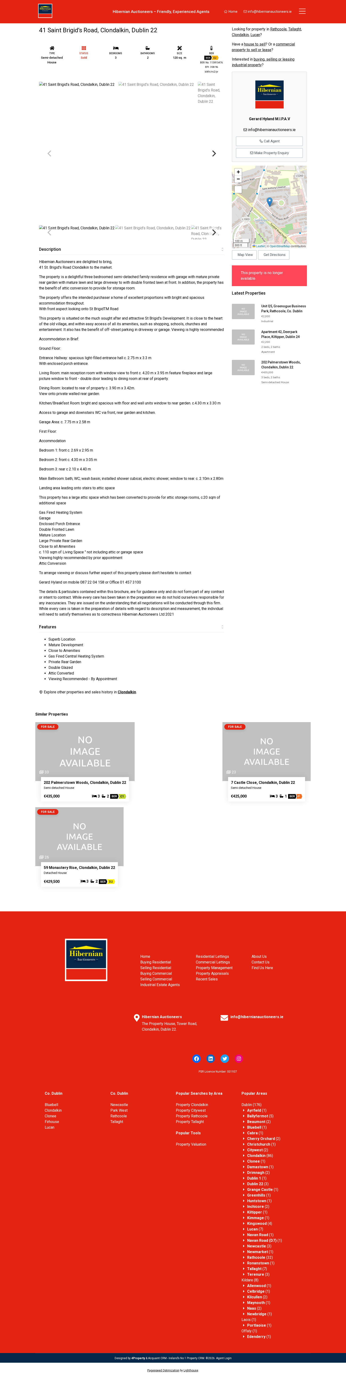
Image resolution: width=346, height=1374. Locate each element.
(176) (251, 1104)
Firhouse (52, 1121)
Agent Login (224, 1358)
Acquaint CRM (157, 1358)
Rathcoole (278, 29)
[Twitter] (225, 1058)
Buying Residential (155, 962)
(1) (256, 1110)
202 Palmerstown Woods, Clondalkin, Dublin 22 (85, 782)
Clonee (50, 1116)
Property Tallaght (190, 1121)
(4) (259, 1223)
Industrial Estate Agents (160, 985)
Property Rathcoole (192, 1116)
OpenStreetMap (280, 246)
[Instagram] (239, 1058)
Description (50, 249)
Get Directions (275, 255)
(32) (260, 1257)
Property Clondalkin (192, 1104)
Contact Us (261, 962)
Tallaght (294, 29)
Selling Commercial (156, 979)
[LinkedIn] (210, 1058)
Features (47, 626)
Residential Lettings (212, 956)
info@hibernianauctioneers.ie (269, 11)
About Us (259, 956)
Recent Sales (207, 979)
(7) (255, 1229)
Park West (119, 1110)
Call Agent (271, 141)
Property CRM (195, 1358)
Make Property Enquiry (271, 153)
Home (232, 11)
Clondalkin (240, 35)
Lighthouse (191, 1370)
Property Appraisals (212, 973)
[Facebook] (196, 1058)
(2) (259, 1121)
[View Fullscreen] (238, 189)
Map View (245, 255)
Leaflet (260, 246)
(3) (258, 1184)
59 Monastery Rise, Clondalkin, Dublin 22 (79, 867)
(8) (249, 1280)
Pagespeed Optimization (163, 1370)
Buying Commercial (156, 973)
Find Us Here (262, 968)
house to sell (255, 44)
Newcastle (119, 1104)
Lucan (255, 35)
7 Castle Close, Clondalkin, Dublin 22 (263, 782)
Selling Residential (155, 968)
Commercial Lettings (213, 962)
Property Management (214, 968)
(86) (260, 1155)
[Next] (213, 153)
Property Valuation (191, 1144)
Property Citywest (191, 1110)
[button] (270, 202)
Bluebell (51, 1104)
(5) (260, 1116)
